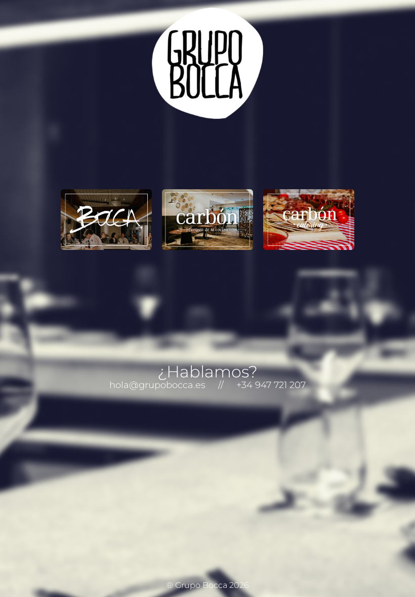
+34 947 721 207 (271, 384)
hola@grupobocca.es (157, 384)
